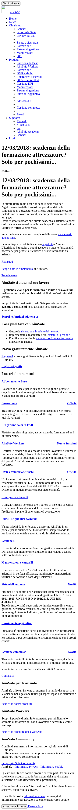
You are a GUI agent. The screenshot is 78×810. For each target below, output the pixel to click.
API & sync (24, 100)
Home (12, 18)
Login (12, 138)
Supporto (14, 117)
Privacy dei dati (26, 35)
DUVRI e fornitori (28, 80)
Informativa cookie (52, 766)
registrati (47, 244)
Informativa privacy (26, 766)
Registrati (7, 261)
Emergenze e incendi (29, 76)
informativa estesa (34, 796)
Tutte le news (9, 275)
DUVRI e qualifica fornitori (19, 519)
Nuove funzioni (66, 443)
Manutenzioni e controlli (17, 562)
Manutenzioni (25, 52)
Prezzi (20, 114)
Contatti (21, 28)
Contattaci (8, 675)
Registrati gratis (12, 366)
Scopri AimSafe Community (18, 763)
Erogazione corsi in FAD (17, 425)
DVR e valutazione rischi (18, 472)
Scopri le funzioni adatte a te (20, 316)
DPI (19, 56)
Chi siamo (15, 25)
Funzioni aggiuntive (29, 93)
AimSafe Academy (28, 131)
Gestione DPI (25, 83)
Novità (72, 584)
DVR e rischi (25, 73)
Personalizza (35, 806)
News (12, 22)
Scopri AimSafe (26, 32)
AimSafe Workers (27, 66)
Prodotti (14, 59)
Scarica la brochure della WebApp (22, 731)
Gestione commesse (28, 107)
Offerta (71, 403)
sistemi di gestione (59, 334)
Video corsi (23, 124)
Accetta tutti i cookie (14, 806)
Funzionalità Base (27, 63)
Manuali (22, 121)
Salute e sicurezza (27, 42)
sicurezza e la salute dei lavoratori (41, 331)
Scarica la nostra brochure (17, 703)
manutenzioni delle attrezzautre (54, 338)
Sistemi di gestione (28, 49)
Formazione (24, 46)
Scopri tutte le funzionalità (17, 268)
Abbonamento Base (14, 381)
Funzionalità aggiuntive (17, 623)
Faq (19, 128)
